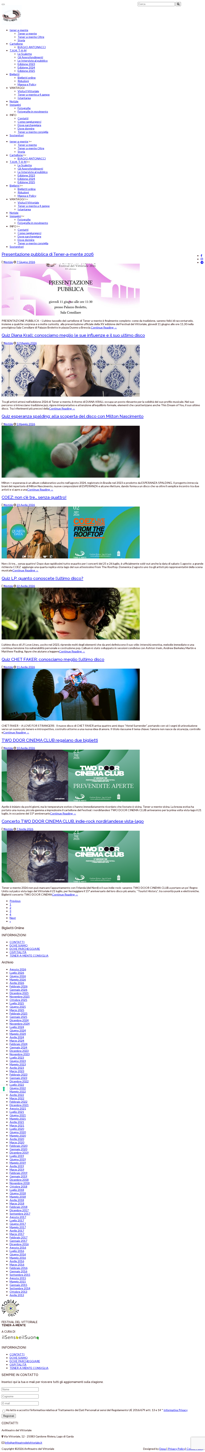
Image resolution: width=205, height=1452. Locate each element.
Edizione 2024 (26, 67)
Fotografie (24, 108)
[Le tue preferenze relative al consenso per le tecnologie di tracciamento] (4, 1089)
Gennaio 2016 (18, 1271)
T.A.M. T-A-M (18, 50)
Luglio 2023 (17, 1057)
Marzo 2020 (17, 1142)
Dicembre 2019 (19, 1152)
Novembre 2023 (20, 1054)
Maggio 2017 (18, 1227)
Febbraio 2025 (18, 1013)
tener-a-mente (19, 30)
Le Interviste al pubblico (33, 60)
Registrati (8, 1415)
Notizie (14, 101)
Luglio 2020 (17, 1128)
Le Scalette (25, 53)
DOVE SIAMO (19, 945)
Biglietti (14, 74)
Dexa (162, 1448)
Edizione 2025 (26, 70)
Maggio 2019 (18, 1162)
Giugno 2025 (18, 1006)
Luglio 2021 (17, 1111)
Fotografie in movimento (33, 111)
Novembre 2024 (20, 1023)
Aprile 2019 (17, 1166)
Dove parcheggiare (29, 125)
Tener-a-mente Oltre (31, 37)
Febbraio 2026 (18, 986)
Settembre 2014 (20, 1288)
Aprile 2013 (17, 1295)
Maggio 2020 (18, 1135)
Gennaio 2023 (18, 1078)
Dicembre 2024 (19, 1020)
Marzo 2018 (17, 1203)
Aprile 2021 (17, 1122)
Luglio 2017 (17, 1220)
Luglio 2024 (17, 1027)
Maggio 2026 (18, 979)
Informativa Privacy (176, 1410)
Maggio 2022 (18, 1091)
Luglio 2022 (17, 1084)
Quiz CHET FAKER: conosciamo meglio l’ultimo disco (53, 659)
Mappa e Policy (27, 84)
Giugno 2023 (18, 1061)
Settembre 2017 (20, 1213)
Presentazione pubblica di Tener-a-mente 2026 (48, 254)
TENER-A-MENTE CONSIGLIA (29, 955)
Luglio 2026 (17, 972)
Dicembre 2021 (19, 1105)
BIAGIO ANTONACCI (32, 47)
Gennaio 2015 (18, 1285)
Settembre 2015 (20, 1274)
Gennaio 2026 (18, 989)
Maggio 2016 (18, 1257)
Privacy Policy (176, 1448)
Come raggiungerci (29, 121)
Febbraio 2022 (18, 1101)
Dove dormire (26, 128)
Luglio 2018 (17, 1190)
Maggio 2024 (18, 1033)
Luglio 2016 (17, 1251)
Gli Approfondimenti (30, 57)
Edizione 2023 (26, 64)
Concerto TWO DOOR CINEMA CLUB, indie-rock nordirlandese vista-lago (73, 821)
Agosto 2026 (18, 969)
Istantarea (24, 98)
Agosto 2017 (18, 1217)
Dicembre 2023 (19, 1050)
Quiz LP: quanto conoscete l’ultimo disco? (42, 578)
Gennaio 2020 (18, 1149)
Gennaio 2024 (18, 1047)
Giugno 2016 (18, 1254)
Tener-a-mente (27, 33)
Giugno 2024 (18, 1030)
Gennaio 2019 (18, 1176)
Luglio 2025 (17, 1003)
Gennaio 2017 (18, 1240)
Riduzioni (23, 81)
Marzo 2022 (17, 1098)
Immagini (15, 104)
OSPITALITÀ (18, 952)
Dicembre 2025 (19, 993)
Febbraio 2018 (18, 1207)
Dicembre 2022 (19, 1081)
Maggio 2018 (18, 1196)
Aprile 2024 (17, 1037)
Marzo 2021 (17, 1125)
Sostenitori (17, 135)
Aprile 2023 (17, 1067)
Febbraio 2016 (18, 1268)
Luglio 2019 (17, 1156)
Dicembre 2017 (19, 1210)
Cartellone (16, 43)
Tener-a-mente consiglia (33, 132)
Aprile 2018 (17, 1200)
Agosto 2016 (18, 1247)
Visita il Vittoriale (28, 91)
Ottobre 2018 (18, 1186)
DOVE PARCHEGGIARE (25, 948)
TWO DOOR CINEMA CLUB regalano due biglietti (50, 740)
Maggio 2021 (18, 1118)
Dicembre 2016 (19, 1244)
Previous (15, 901)
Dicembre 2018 (19, 1179)
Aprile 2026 (17, 983)
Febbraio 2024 (18, 1044)
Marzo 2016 (17, 1264)
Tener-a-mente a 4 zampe (34, 94)
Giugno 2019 (18, 1159)
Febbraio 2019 (18, 1173)
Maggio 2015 (18, 1281)
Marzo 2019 (17, 1169)
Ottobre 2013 (18, 1291)
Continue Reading (104, 327)
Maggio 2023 (18, 1064)
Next (13, 918)
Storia (21, 40)
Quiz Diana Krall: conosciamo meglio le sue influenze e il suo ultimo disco (73, 335)
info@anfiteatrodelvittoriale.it (23, 1442)
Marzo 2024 (17, 1040)
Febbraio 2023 (18, 1074)
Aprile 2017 (17, 1230)
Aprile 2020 (17, 1139)
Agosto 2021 (18, 1108)
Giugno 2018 (18, 1193)
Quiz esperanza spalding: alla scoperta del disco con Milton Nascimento (73, 416)
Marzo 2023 (17, 1071)
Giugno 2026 (18, 976)
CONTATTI (17, 942)
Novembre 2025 (20, 996)
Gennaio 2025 (18, 1016)
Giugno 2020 (18, 1132)
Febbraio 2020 (18, 1145)
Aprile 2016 (17, 1261)
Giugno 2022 (18, 1088)
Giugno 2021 (18, 1115)
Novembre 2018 (20, 1183)
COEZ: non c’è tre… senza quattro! (34, 497)
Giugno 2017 (18, 1223)
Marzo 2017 (17, 1234)
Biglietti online (27, 77)
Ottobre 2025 (18, 1000)
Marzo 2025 (17, 1010)
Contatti (23, 118)
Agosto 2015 (18, 1278)
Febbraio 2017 (18, 1237)
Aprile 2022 (17, 1095)
